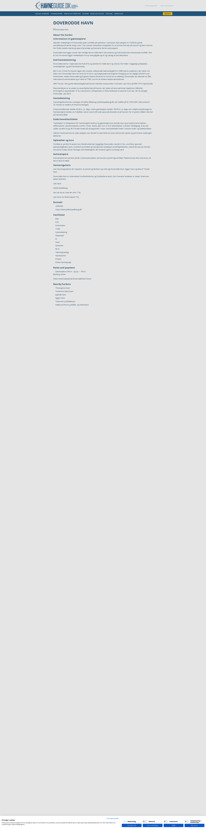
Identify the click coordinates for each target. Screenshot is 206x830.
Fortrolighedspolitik (113, 818)
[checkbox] (124, 821)
